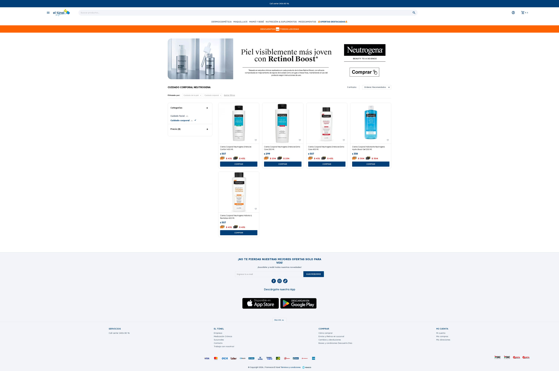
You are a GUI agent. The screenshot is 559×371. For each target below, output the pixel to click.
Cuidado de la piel (191, 95)
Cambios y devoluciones (330, 340)
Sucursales (219, 340)
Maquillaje (240, 21)
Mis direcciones (443, 340)
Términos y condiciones (291, 367)
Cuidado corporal (212, 95)
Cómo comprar (326, 333)
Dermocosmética (221, 21)
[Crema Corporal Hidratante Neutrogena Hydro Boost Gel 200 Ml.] (370, 123)
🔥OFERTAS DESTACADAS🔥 (332, 21)
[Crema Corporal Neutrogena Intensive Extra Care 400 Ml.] (326, 123)
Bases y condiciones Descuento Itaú (335, 343)
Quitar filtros (229, 95)
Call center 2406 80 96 (119, 333)
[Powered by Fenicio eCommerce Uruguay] (306, 367)
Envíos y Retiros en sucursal (331, 336)
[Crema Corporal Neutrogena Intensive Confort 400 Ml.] (238, 123)
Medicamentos (307, 21)
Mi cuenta (440, 333)
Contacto (218, 343)
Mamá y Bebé (256, 21)
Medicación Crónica (223, 336)
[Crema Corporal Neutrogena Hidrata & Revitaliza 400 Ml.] (238, 192)
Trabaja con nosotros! (224, 346)
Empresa (218, 333)
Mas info (279, 320)
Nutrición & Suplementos (281, 21)
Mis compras (442, 336)
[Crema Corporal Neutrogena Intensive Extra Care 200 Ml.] (282, 123)
